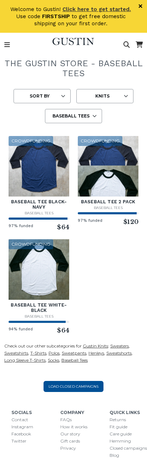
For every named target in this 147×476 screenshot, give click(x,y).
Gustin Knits (95, 346)
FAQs (66, 419)
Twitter (18, 441)
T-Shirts (38, 353)
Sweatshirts (16, 353)
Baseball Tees (39, 213)
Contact (19, 419)
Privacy (68, 448)
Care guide (121, 433)
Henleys (96, 353)
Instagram (22, 426)
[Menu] (7, 44)
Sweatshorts (119, 353)
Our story (70, 433)
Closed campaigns (128, 448)
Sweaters (119, 346)
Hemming (120, 441)
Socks (53, 360)
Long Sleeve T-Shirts (25, 360)
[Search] (126, 44)
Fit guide (118, 426)
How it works (73, 426)
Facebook (21, 433)
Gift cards (70, 441)
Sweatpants (74, 353)
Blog (114, 455)
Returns (118, 419)
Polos (54, 353)
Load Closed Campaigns (73, 386)
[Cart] (139, 44)
